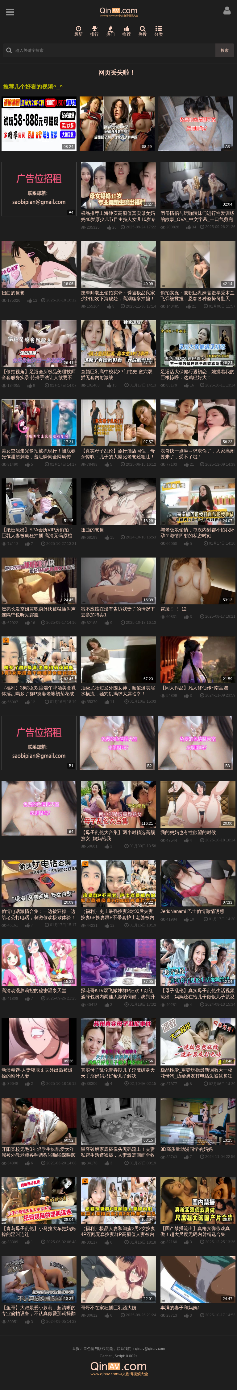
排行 (94, 34)
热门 (110, 34)
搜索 (225, 50)
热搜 (142, 34)
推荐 (126, 34)
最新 (78, 34)
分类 (158, 34)
